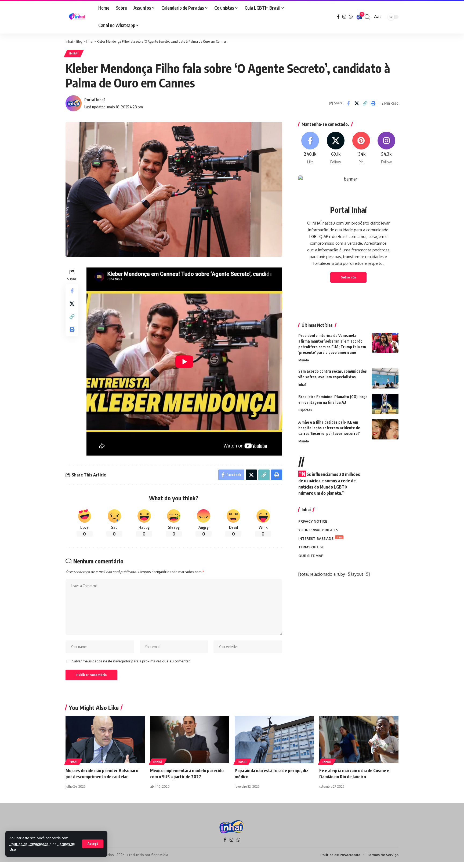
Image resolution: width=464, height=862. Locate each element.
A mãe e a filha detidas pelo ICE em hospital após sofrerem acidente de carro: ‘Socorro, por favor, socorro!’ (329, 428)
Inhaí (74, 53)
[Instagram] (344, 16)
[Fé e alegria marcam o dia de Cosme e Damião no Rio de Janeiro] (358, 739)
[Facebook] (338, 16)
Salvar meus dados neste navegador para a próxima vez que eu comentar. (131, 661)
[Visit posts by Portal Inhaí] (74, 103)
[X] (336, 148)
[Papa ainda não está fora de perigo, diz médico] (274, 739)
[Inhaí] (78, 17)
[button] (92, 843)
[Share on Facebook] (348, 103)
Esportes (305, 410)
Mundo (303, 360)
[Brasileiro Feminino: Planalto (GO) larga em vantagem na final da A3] (385, 404)
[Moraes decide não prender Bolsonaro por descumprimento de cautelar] (105, 739)
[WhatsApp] (350, 16)
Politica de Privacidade (29, 844)
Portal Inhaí (94, 99)
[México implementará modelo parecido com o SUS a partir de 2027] (189, 739)
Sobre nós (348, 277)
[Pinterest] (361, 148)
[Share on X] (356, 103)
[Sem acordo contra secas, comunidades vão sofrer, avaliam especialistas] (385, 378)
